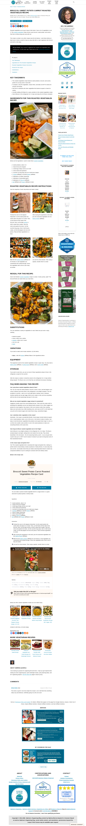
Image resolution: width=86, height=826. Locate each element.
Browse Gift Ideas (49, 2)
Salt (13, 182)
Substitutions (15, 69)
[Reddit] (25, 26)
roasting (17, 574)
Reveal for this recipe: (17, 67)
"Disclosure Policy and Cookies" (23, 702)
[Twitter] (67, 87)
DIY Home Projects (42, 2)
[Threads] (20, 26)
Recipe (15, 6)
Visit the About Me (26, 674)
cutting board (26, 364)
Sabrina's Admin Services (29, 809)
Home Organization (27, 2)
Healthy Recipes (35, 2)
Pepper (23, 182)
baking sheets (36, 218)
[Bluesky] (16, 26)
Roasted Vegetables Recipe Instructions (22, 65)
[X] (18, 26)
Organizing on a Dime (42, 809)
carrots (25, 222)
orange (15, 174)
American (26, 574)
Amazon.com (71, 326)
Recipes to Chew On (56, 809)
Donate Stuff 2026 (56, 2)
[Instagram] (62, 83)
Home (11, 6)
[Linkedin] (23, 26)
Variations (14, 72)
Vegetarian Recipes (21, 6)
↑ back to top (43, 766)
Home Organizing (65, 30)
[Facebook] (11, 26)
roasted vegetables (18, 32)
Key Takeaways (16, 60)
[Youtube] (62, 87)
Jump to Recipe (16, 21)
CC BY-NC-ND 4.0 (47, 811)
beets (13, 344)
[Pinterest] (14, 26)
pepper (29, 174)
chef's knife (40, 364)
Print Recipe (27, 21)
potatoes (14, 340)
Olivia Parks (14, 687)
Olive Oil (22, 180)
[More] (27, 26)
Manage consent (77, 824)
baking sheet (13, 364)
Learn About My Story (67, 38)
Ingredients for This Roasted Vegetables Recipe (24, 62)
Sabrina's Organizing (15, 809)
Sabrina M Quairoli (23, 481)
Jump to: (15, 57)
